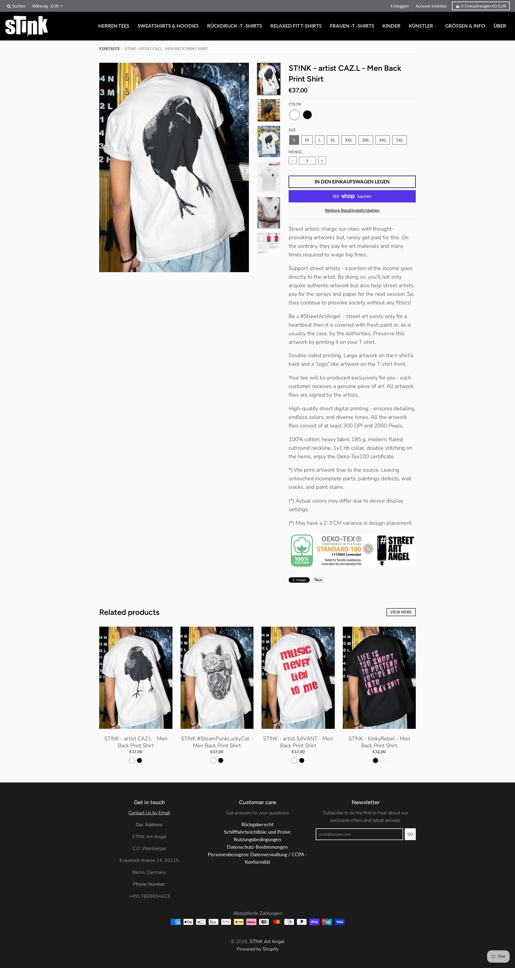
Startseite (109, 48)
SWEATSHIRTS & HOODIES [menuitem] (168, 26)
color (295, 104)
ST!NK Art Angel (267, 941)
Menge (295, 152)
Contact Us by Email (149, 813)
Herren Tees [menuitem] (113, 26)
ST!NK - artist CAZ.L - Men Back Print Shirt (135, 742)
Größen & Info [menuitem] (465, 26)
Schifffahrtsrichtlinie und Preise (257, 832)
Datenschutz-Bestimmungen (257, 847)
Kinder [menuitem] (391, 26)
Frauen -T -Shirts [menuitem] (352, 26)
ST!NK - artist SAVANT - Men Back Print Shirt (298, 742)
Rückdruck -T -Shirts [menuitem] (234, 26)
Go (410, 834)
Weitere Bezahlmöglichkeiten (352, 210)
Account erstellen (431, 5)
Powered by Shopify (258, 949)
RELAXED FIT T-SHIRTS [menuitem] (296, 26)
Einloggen (400, 5)
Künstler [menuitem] (421, 26)
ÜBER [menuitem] (500, 26)
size (292, 130)
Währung (40, 5)
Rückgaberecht (257, 824)
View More (401, 612)
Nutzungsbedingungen (257, 839)
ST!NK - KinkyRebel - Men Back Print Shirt (379, 742)
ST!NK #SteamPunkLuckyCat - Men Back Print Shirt (217, 742)
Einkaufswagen (483, 5)
